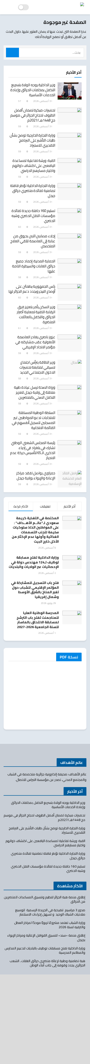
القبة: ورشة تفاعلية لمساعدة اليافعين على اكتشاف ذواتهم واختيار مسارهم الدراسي (33, 165)
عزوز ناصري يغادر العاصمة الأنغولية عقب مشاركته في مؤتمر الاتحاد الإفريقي (35, 341)
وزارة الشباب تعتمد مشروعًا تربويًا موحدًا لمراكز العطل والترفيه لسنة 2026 (49, 925)
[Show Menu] (8, 7)
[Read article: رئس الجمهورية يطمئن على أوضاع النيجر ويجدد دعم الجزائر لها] (70, 292)
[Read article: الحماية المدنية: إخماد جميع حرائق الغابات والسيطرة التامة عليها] (70, 267)
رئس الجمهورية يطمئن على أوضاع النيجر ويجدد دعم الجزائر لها (31, 289)
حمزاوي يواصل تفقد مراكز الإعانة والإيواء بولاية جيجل (35, 476)
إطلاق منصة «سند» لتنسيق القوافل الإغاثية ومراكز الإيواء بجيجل (46, 937)
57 (20, 101)
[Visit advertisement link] (45, 1019)
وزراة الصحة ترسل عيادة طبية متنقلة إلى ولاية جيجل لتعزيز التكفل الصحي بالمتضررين (34, 392)
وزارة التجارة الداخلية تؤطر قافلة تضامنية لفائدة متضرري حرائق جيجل (32, 190)
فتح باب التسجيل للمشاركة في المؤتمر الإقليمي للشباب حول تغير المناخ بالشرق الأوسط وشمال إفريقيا (35, 590)
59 (20, 126)
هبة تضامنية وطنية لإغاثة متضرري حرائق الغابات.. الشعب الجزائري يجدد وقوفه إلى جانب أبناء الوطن (47, 963)
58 (20, 277)
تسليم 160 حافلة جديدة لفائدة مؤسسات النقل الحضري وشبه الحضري (33, 215)
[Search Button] (12, 52)
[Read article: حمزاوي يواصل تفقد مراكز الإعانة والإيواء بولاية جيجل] (70, 479)
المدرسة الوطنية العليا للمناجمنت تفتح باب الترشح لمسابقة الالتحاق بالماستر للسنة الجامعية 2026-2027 (38, 620)
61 (20, 328)
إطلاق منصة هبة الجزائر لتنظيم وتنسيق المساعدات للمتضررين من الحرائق (44, 899)
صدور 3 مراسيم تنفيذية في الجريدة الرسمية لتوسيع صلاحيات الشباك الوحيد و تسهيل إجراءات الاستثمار (50, 912)
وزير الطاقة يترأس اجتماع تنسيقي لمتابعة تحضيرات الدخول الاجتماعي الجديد (37, 367)
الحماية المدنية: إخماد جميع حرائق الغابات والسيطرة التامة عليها (33, 266)
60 (20, 227)
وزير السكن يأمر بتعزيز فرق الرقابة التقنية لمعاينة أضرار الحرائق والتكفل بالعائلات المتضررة (36, 314)
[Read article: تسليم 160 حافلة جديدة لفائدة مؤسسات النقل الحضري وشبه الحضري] (70, 216)
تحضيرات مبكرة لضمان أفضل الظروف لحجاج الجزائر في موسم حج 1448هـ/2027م (32, 115)
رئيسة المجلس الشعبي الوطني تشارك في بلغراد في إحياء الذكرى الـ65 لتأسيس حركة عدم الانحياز (32, 450)
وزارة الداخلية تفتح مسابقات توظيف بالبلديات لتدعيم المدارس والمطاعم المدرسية (45, 950)
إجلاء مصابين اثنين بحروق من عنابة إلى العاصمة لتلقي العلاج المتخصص (32, 241)
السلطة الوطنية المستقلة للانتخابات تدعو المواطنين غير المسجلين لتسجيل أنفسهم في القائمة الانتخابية (33, 420)
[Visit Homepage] (60, 7)
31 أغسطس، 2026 (43, 101)
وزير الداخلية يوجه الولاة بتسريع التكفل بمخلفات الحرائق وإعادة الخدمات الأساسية (32, 89)
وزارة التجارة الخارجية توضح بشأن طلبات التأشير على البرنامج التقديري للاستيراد (32, 140)
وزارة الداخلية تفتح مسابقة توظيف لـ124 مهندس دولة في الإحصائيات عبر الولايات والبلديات (34, 562)
